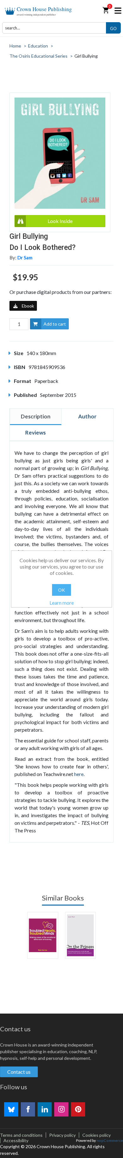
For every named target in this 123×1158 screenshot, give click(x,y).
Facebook (28, 1109)
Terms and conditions (21, 1135)
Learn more (62, 603)
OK (61, 590)
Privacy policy (62, 1135)
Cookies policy (96, 1135)
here (79, 774)
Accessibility (15, 1140)
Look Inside (60, 221)
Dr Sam (24, 257)
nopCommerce (110, 1140)
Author (87, 416)
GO (113, 28)
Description (35, 416)
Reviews (35, 432)
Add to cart (55, 324)
